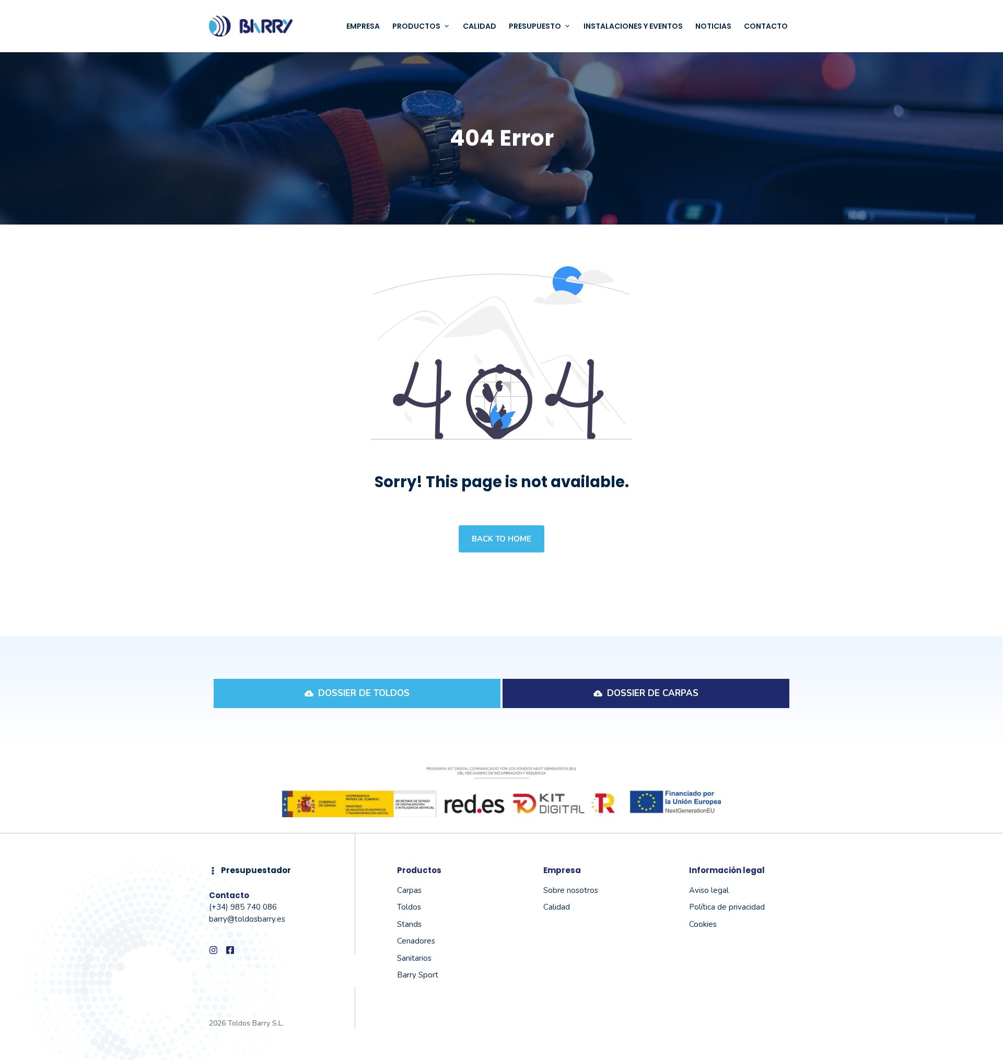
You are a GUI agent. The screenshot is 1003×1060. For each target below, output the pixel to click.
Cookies (703, 924)
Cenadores (416, 941)
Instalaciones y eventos (633, 26)
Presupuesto (535, 26)
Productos (416, 26)
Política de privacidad (727, 907)
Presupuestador (256, 870)
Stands (409, 924)
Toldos (409, 907)
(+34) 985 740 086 (243, 907)
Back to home (501, 539)
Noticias (713, 26)
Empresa (363, 26)
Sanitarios (414, 958)
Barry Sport (417, 975)
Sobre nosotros (570, 890)
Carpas (409, 890)
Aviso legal (709, 890)
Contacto (766, 26)
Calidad (479, 26)
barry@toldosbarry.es (247, 919)
